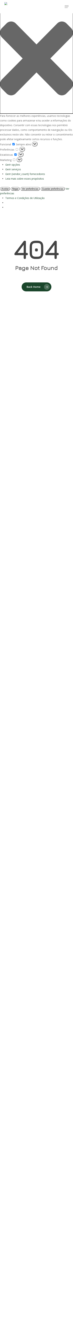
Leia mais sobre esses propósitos (24, 178)
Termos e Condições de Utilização (25, 198)
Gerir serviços (13, 169)
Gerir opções (12, 164)
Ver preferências (30, 188)
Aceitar (5, 188)
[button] (36, 59)
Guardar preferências (52, 188)
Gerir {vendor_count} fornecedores (25, 174)
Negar (15, 188)
